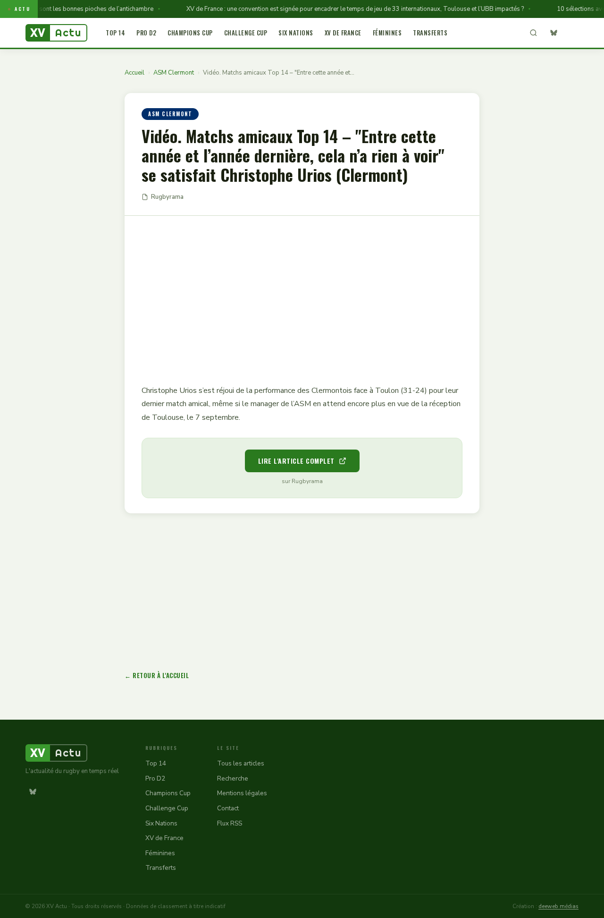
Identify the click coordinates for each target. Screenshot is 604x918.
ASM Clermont (173, 72)
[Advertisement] (302, 293)
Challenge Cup (246, 32)
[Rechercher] (533, 33)
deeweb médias (558, 906)
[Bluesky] (553, 33)
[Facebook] (571, 33)
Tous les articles (240, 763)
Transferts (430, 32)
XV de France (343, 32)
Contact (228, 808)
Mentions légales (242, 793)
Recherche (232, 778)
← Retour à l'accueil (157, 675)
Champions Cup (190, 32)
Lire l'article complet (296, 461)
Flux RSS (229, 823)
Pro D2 (146, 32)
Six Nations (295, 32)
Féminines (387, 32)
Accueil (134, 72)
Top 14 (115, 32)
